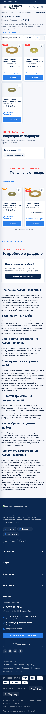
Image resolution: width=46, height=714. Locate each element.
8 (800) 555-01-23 (13, 607)
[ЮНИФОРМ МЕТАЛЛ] (17, 7)
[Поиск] (28, 7)
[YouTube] (15, 651)
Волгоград (35, 668)
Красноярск (8, 668)
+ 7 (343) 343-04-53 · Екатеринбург (17, 611)
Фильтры (28, 38)
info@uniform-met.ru (36, 2)
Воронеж (26, 668)
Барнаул (6, 671)
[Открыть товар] (12, 50)
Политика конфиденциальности (14, 711)
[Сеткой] (37, 38)
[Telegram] (5, 651)
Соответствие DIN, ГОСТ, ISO (20, 706)
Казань (17, 668)
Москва (22, 665)
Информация (9, 585)
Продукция (8, 551)
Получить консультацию (23, 276)
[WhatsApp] (10, 651)
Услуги (6, 562)
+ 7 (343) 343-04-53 (10, 2)
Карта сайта (32, 711)
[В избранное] (19, 46)
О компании (9, 574)
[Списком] (42, 38)
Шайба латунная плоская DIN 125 (9, 60)
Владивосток (16, 671)
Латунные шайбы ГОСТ (14, 155)
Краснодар (32, 665)
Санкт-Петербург (10, 665)
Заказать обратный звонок (24, 635)
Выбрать (13, 78)
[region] (23, 207)
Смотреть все (7, 182)
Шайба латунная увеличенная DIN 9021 (34, 60)
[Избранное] (38, 7)
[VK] (20, 651)
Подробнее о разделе (12, 241)
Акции (5, 706)
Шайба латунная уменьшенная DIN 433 (12, 100)
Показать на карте (24, 625)
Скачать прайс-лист (24, 644)
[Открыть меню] (5, 7)
